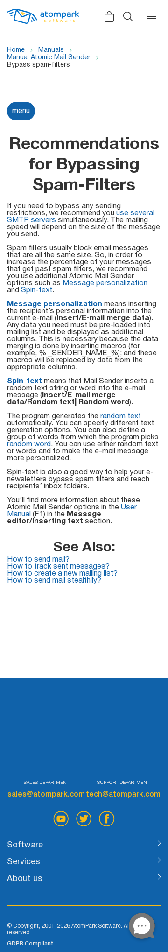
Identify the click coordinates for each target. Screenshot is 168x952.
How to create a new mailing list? (62, 574)
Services (23, 862)
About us (24, 879)
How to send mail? (38, 560)
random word (29, 444)
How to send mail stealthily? (54, 581)
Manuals (51, 50)
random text (120, 416)
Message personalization (105, 283)
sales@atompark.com (46, 794)
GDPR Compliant (30, 943)
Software (25, 845)
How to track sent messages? (58, 567)
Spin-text (36, 290)
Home (16, 50)
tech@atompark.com (123, 794)
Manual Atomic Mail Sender (49, 58)
